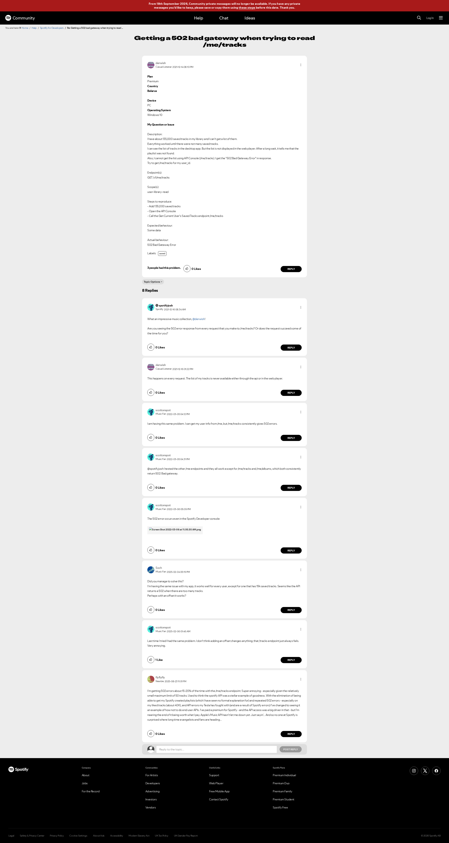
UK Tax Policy (161, 835)
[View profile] (150, 64)
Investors (151, 799)
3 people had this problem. (164, 268)
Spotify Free (280, 807)
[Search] (419, 18)
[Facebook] (436, 771)
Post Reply (290, 749)
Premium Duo (281, 783)
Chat (223, 18)
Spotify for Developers (52, 28)
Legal (11, 835)
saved (162, 253)
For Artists (151, 775)
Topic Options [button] (152, 282)
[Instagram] (414, 771)
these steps (247, 7)
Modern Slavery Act (139, 835)
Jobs (85, 783)
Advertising (152, 791)
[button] (300, 65)
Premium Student (283, 799)
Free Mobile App (219, 791)
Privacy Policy (57, 835)
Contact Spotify (218, 799)
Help (198, 18)
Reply (291, 269)
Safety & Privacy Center (32, 835)
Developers (152, 783)
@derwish (198, 319)
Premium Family (282, 791)
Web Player (216, 783)
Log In (430, 18)
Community (24, 18)
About (85, 775)
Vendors (150, 807)
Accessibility (116, 835)
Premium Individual (284, 775)
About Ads (99, 835)
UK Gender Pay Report (186, 835)
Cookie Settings (78, 835)
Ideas (249, 18)
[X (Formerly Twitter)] (425, 771)
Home (25, 28)
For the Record (91, 791)
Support (214, 775)
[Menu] (441, 17)
